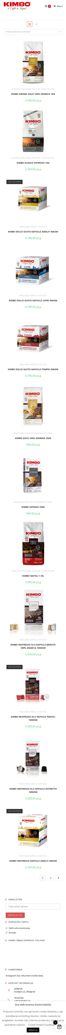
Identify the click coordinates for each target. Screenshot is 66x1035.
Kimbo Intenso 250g (33, 507)
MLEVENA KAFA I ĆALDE (43, 433)
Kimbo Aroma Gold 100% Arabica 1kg (33, 93)
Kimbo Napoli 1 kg (33, 575)
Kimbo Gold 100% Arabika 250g (33, 438)
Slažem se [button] (33, 1030)
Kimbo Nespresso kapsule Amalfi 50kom (33, 860)
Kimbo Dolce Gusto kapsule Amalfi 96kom (33, 231)
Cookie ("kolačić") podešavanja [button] (43, 1024)
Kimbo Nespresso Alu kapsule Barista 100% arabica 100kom (33, 646)
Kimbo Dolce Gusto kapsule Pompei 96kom (33, 369)
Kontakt (12, 932)
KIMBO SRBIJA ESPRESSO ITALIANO (26, 940)
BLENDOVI (16, 89)
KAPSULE (33, 226)
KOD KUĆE (36, 89)
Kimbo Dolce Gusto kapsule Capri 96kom (33, 300)
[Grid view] (29, 24)
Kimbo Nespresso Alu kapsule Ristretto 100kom (33, 790)
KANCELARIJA (26, 89)
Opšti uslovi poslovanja (19, 928)
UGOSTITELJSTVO (47, 89)
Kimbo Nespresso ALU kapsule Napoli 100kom (33, 718)
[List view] (36, 24)
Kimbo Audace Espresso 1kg (33, 162)
